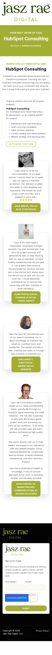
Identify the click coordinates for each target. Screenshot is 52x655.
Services (15, 46)
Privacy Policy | (42, 631)
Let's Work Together (21, 144)
